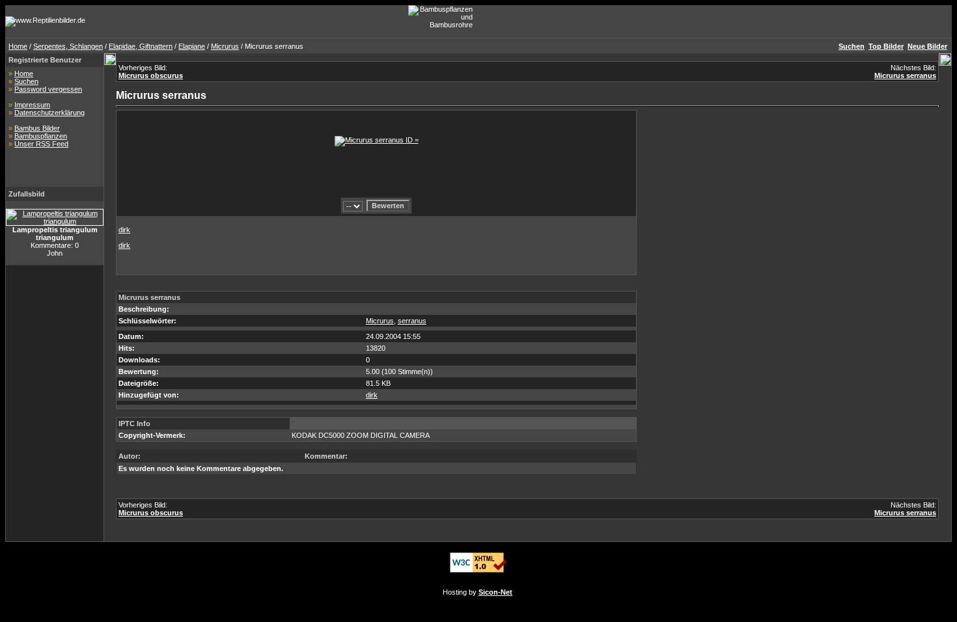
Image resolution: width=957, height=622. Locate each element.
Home (17, 46)
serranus (412, 321)
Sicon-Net (495, 592)
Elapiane (191, 46)
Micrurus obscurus (150, 75)
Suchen (26, 81)
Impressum (32, 105)
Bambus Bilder (37, 128)
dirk (124, 230)
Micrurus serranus (905, 75)
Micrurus (225, 46)
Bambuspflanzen (40, 136)
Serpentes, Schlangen (68, 46)
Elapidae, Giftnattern (141, 46)
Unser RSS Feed (41, 144)
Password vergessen (48, 89)
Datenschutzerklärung (49, 112)
